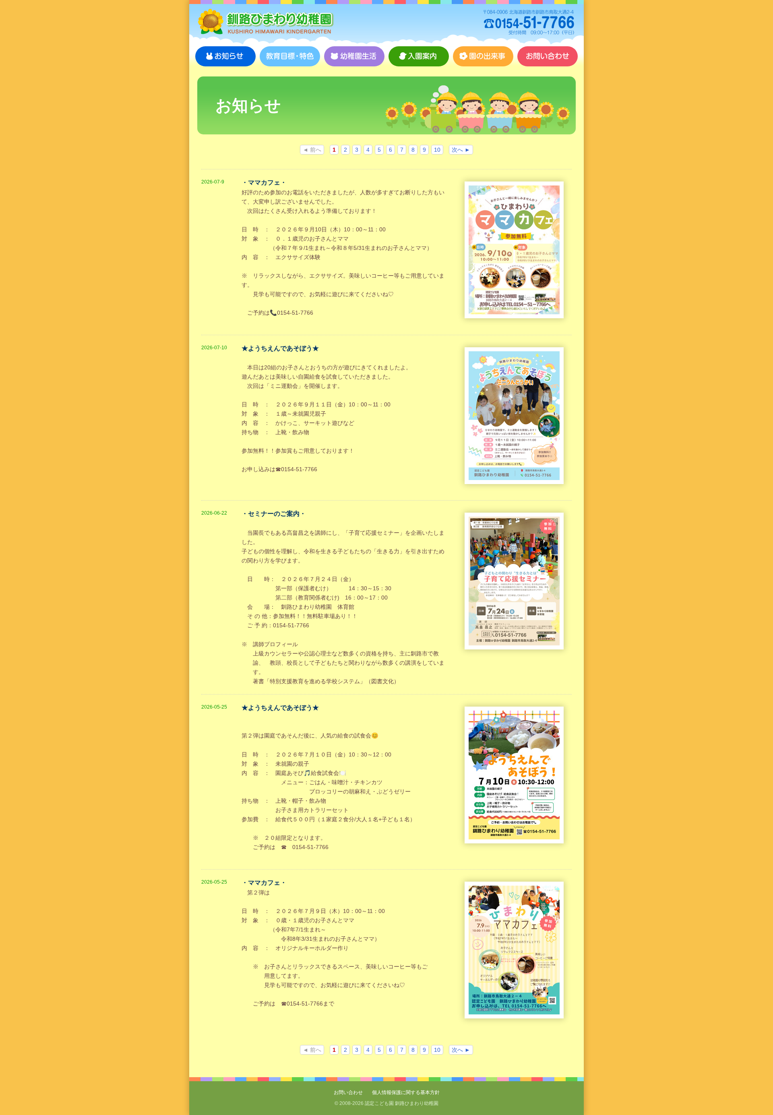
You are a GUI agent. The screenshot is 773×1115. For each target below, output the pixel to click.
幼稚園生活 (354, 56)
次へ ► (461, 149)
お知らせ (225, 56)
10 (437, 149)
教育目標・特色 (290, 56)
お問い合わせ (547, 56)
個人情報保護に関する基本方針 (406, 1092)
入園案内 (419, 56)
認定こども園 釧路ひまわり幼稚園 (265, 22)
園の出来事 (483, 56)
